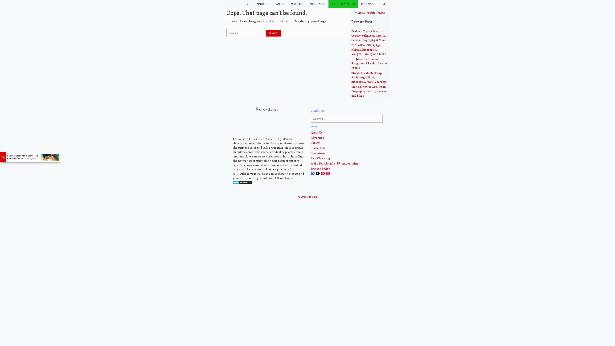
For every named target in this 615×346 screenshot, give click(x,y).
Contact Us (368, 4)
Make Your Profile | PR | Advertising (335, 163)
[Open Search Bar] (384, 4)
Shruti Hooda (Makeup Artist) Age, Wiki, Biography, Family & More (369, 77)
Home (246, 4)
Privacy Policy (320, 168)
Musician (297, 4)
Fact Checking (320, 158)
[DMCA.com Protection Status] (242, 183)
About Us (317, 132)
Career (315, 142)
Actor (261, 4)
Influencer (317, 4)
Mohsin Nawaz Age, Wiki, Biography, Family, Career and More (368, 91)
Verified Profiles (343, 4)
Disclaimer (318, 153)
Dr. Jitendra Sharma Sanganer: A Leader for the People (369, 63)
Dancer (279, 4)
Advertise (317, 137)
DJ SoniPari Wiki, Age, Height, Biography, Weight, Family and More (368, 50)
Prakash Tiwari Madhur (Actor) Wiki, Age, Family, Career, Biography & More (368, 36)
